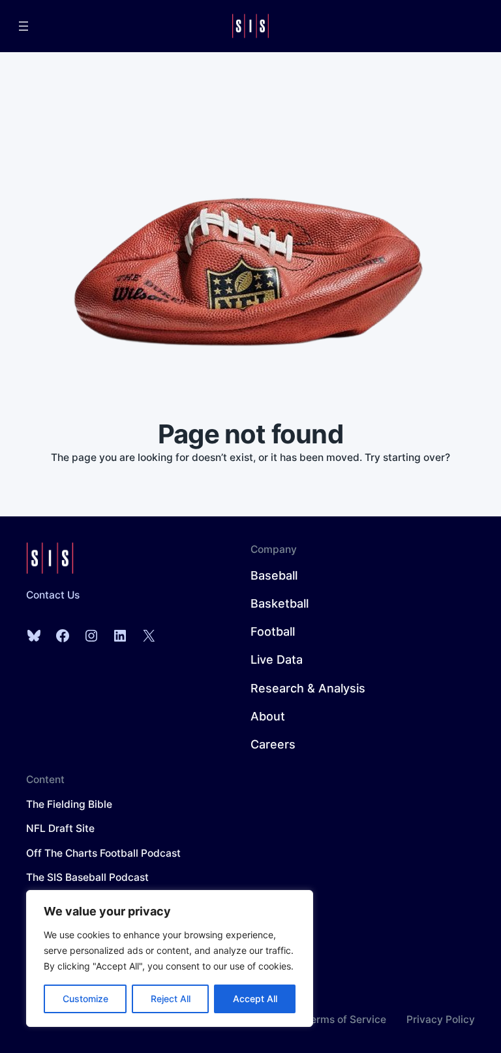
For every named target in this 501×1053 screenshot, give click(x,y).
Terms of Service (345, 1019)
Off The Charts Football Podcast (103, 853)
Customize (85, 998)
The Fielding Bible (69, 804)
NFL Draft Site (60, 828)
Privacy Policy (440, 1019)
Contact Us (53, 595)
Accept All (255, 998)
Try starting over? (407, 457)
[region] (169, 958)
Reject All (170, 998)
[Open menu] (23, 26)
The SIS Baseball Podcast (87, 877)
